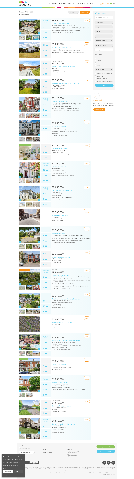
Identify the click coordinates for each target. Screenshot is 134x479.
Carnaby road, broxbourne (60, 24)
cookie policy (33, 472)
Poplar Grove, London (59, 364)
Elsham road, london (59, 167)
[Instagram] (113, 463)
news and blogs (47, 452)
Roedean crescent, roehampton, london (65, 83)
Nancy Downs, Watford (59, 233)
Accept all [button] (8, 471)
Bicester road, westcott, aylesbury (63, 67)
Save (84, 12)
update (104, 85)
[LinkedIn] (109, 463)
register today (99, 109)
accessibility (40, 472)
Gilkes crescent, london (60, 149)
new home (100, 63)
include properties (105, 81)
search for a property (104, 451)
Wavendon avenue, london (61, 101)
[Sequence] (25, 3)
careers (87, 3)
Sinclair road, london (59, 126)
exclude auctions (102, 78)
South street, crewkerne (60, 215)
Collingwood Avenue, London (61, 257)
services (79, 3)
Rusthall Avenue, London (60, 382)
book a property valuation (105, 447)
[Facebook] (104, 463)
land (98, 65)
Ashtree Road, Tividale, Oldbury (62, 322)
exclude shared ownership (104, 73)
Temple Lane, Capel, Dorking (61, 275)
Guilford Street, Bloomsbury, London (64, 424)
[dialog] (13, 465)
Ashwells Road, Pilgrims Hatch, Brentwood (66, 341)
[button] (13, 475)
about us (45, 449)
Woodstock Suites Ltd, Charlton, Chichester (66, 299)
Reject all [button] (18, 471)
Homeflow (113, 474)
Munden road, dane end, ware (62, 47)
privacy (27, 472)
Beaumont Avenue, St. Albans (61, 406)
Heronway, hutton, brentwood (62, 190)
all (97, 58)
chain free (100, 76)
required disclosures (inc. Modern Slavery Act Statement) (57, 472)
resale (99, 60)
